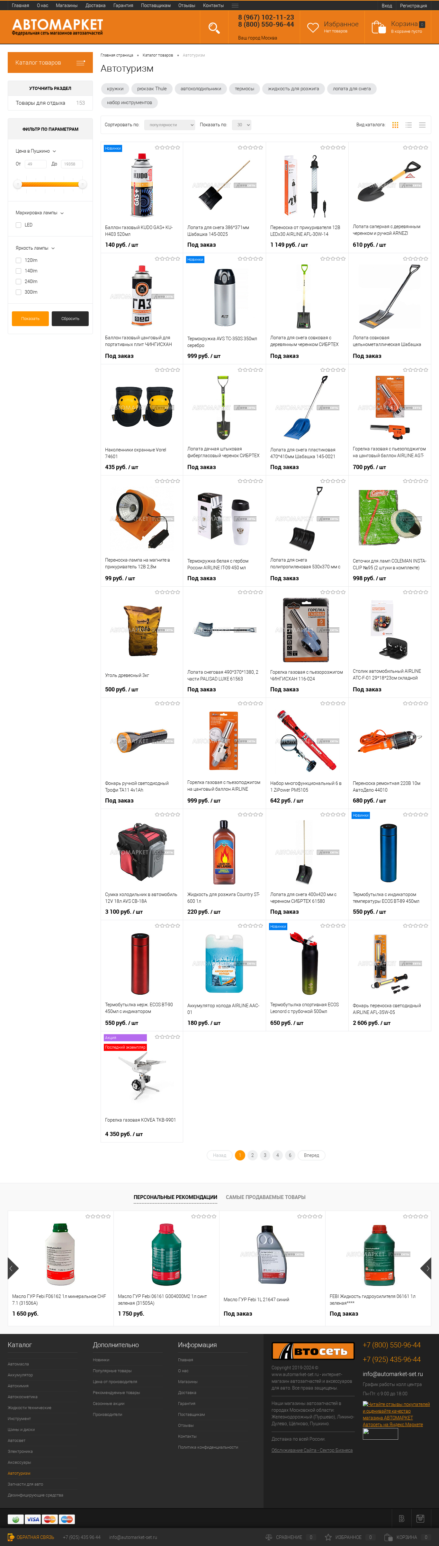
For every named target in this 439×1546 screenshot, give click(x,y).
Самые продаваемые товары (266, 1197)
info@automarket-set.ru (393, 1374)
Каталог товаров (38, 62)
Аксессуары (19, 1462)
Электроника (20, 1451)
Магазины (67, 5)
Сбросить (70, 318)
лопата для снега (352, 89)
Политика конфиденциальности (208, 1447)
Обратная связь (35, 1537)
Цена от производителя (115, 1381)
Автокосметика (23, 1396)
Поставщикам (156, 5)
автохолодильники (201, 89)
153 (80, 103)
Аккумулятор (20, 1375)
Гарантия (123, 5)
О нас (42, 5)
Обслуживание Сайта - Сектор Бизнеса (312, 1450)
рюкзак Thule (152, 89)
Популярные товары (112, 1370)
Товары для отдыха (40, 103)
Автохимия (18, 1385)
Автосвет (16, 1440)
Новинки (101, 1359)
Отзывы (186, 5)
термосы (244, 89)
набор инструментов (129, 102)
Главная (20, 5)
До (54, 163)
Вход (387, 5)
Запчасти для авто (25, 1484)
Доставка (95, 5)
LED (28, 224)
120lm (31, 260)
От (18, 163)
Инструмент (19, 1418)
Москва (269, 37)
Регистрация (413, 5)
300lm (31, 292)
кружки (115, 89)
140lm (31, 270)
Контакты (213, 5)
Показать (30, 318)
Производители (107, 1414)
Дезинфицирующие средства (35, 1495)
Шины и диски (21, 1429)
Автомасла (18, 1364)
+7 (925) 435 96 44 (82, 1537)
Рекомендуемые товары (116, 1392)
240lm (31, 281)
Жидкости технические (29, 1407)
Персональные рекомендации (175, 1197)
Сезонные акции (108, 1403)
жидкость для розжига (293, 89)
